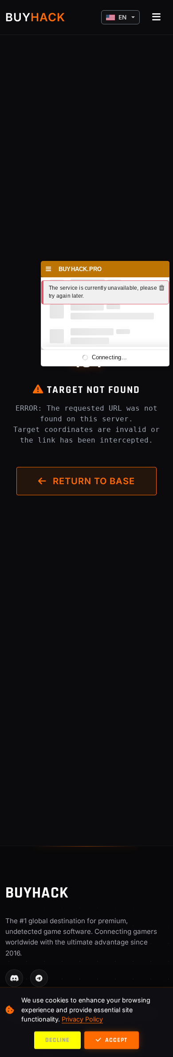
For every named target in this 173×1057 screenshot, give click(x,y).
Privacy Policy (82, 1019)
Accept (115, 1040)
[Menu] (48, 269)
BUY (35, 17)
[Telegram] (39, 978)
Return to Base (92, 481)
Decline (57, 1040)
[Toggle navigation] (156, 17)
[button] (120, 17)
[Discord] (14, 978)
